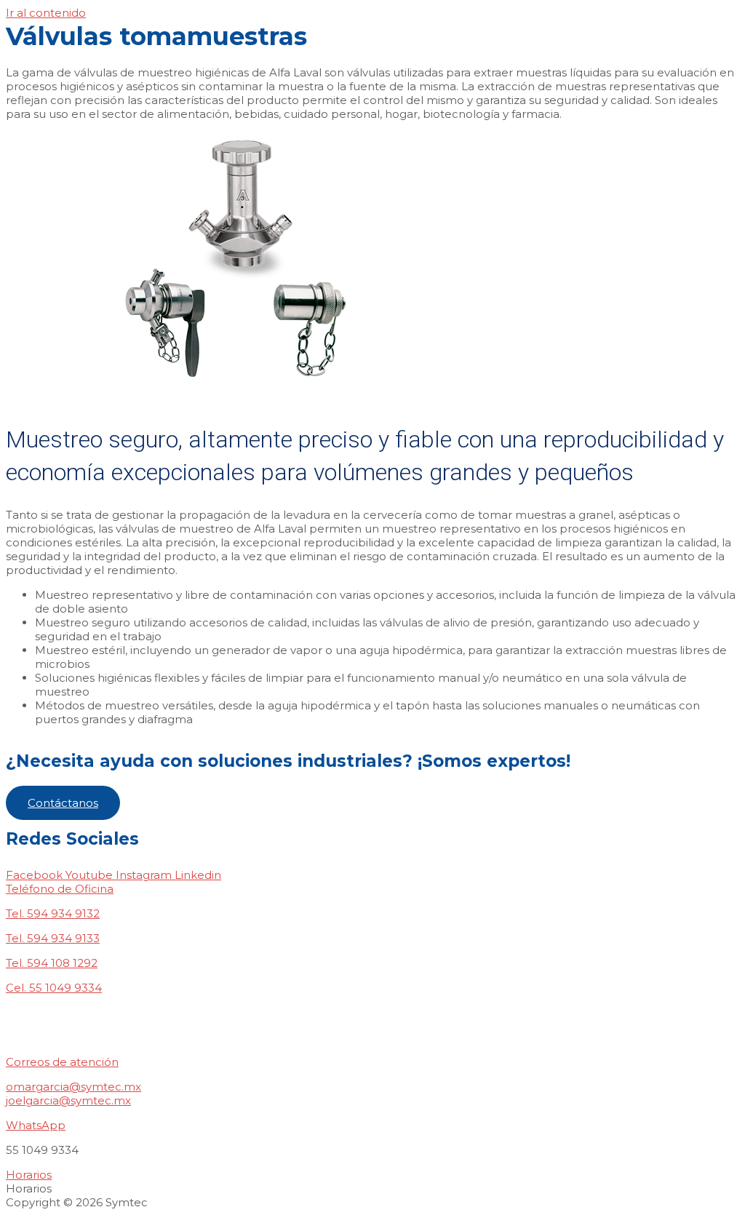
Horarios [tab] (29, 1188)
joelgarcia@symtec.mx (68, 1100)
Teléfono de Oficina (59, 889)
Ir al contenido (46, 13)
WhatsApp (35, 1125)
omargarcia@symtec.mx (73, 1087)
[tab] (372, 889)
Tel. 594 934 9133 (53, 938)
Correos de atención (62, 1062)
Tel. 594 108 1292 (51, 963)
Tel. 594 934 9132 (53, 913)
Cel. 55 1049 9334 (54, 988)
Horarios (29, 1175)
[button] (63, 803)
